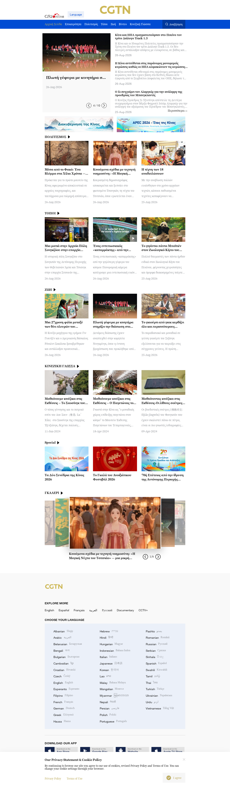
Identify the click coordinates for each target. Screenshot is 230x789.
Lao (105, 676)
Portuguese (113, 721)
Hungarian (111, 644)
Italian (108, 657)
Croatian (64, 670)
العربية (93, 610)
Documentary (125, 610)
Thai (152, 683)
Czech (61, 676)
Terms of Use (74, 778)
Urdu (152, 702)
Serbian (156, 650)
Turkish (155, 689)
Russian (156, 644)
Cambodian (63, 663)
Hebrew (109, 631)
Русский (107, 610)
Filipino (63, 695)
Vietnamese (160, 708)
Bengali (61, 650)
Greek (63, 715)
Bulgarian (66, 657)
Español (64, 610)
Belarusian (67, 644)
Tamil (153, 676)
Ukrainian (159, 695)
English (49, 610)
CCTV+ (143, 610)
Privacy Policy (53, 778)
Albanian (63, 631)
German (63, 708)
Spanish (156, 663)
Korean (109, 670)
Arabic (62, 637)
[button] (88, 105)
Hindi (106, 637)
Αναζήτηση (176, 24)
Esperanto (66, 689)
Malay (113, 683)
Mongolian (112, 689)
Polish (108, 715)
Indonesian (115, 650)
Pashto (154, 631)
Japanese (111, 663)
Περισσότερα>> (178, 110)
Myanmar (114, 695)
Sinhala (155, 657)
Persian (109, 708)
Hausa (61, 721)
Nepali (108, 702)
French (63, 702)
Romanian (157, 637)
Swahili (156, 670)
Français (79, 610)
